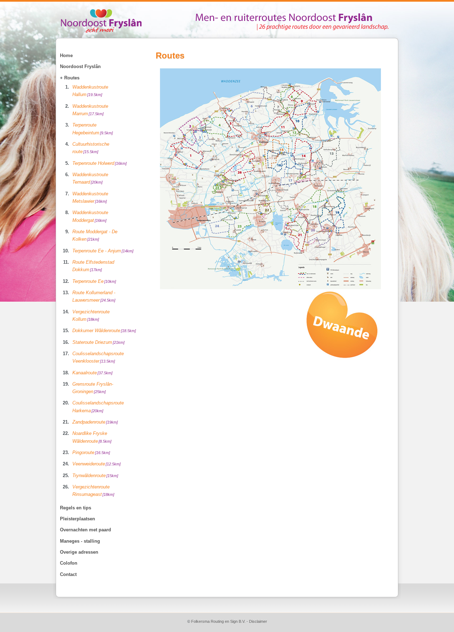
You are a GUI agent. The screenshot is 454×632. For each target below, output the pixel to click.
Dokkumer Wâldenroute (104, 330)
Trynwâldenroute (95, 475)
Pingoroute (91, 452)
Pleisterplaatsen (77, 518)
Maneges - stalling (80, 541)
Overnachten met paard (85, 529)
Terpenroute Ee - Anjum (102, 250)
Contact (68, 574)
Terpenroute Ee (94, 281)
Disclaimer (258, 621)
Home (66, 55)
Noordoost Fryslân (80, 66)
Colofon (68, 563)
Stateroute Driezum (98, 342)
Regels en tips (75, 507)
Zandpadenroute (95, 422)
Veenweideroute (96, 463)
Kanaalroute (92, 372)
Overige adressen (79, 552)
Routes (71, 77)
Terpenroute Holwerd (99, 163)
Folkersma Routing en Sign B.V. (218, 621)
